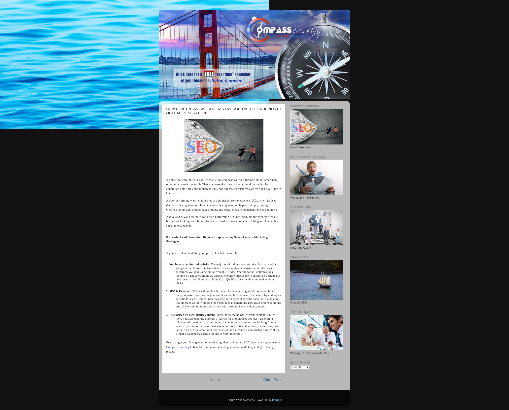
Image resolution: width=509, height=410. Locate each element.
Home (215, 380)
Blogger (277, 399)
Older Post (272, 380)
